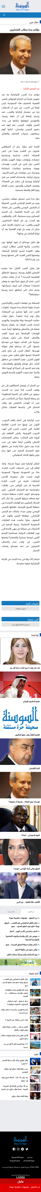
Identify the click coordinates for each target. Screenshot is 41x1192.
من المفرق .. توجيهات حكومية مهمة (23, 917)
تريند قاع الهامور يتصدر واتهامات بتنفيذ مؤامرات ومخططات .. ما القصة (16, 992)
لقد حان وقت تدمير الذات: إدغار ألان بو (25, 667)
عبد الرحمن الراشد (31, 88)
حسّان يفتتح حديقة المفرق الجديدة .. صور (21, 944)
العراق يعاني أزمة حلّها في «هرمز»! (26, 868)
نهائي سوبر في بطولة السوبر (26, 949)
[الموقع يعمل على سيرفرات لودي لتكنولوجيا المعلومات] (20, 1177)
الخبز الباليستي (34, 768)
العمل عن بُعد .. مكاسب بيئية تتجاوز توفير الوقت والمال (15, 1028)
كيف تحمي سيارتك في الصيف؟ (16, 1019)
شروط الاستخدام (28, 1160)
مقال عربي (33, 22)
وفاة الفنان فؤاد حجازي (20, 1095)
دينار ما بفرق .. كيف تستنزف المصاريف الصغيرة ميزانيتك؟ (17, 1002)
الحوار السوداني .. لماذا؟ (30, 834)
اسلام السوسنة (15, 1160)
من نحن (29, 1156)
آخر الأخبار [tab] (31, 911)
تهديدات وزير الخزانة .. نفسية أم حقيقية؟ (24, 801)
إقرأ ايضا (34, 635)
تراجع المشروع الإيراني (31, 701)
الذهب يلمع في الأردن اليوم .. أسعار (23, 931)
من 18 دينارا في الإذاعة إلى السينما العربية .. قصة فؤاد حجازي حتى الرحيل (14, 1087)
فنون (36, 1053)
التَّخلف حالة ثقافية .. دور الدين (28, 901)
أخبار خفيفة (33, 973)
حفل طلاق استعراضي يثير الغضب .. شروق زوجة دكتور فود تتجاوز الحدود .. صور (21, 924)
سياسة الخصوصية (18, 1156)
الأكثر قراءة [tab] (11, 911)
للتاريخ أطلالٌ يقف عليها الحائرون (27, 734)
